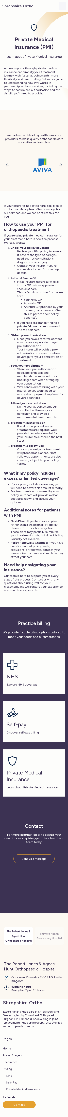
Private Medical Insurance (23, 1089)
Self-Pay (11, 1082)
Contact (19, 1105)
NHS (9, 1076)
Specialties (10, 1062)
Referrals (9, 1097)
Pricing (7, 1069)
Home (7, 1048)
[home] (18, 5)
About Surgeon (13, 1055)
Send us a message (34, 859)
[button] (62, 6)
